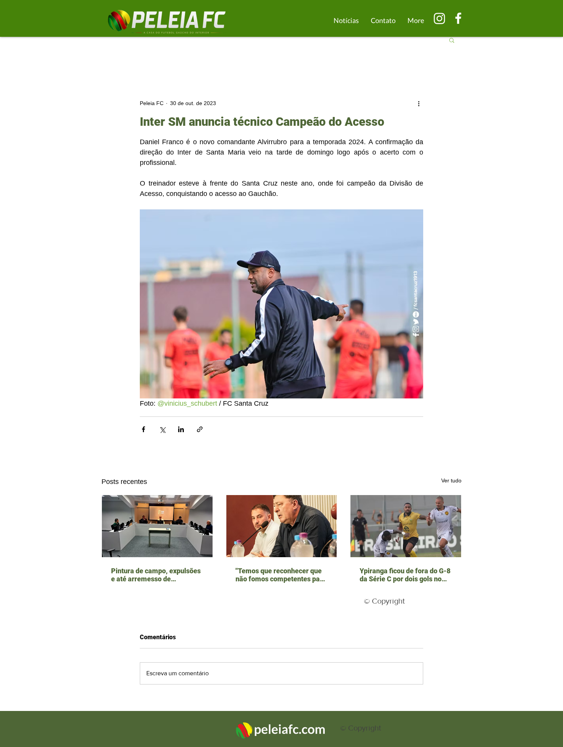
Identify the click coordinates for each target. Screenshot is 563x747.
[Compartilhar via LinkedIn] (181, 429)
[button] (451, 40)
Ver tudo (451, 480)
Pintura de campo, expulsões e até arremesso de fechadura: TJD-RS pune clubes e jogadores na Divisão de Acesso (157, 575)
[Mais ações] (418, 103)
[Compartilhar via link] (199, 429)
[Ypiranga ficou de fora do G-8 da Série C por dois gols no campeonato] (405, 526)
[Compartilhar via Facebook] (143, 429)
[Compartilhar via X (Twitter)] (162, 429)
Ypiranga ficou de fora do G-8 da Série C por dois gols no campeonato (405, 575)
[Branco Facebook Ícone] (458, 18)
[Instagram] (439, 18)
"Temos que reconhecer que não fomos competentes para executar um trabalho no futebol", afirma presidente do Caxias (281, 575)
